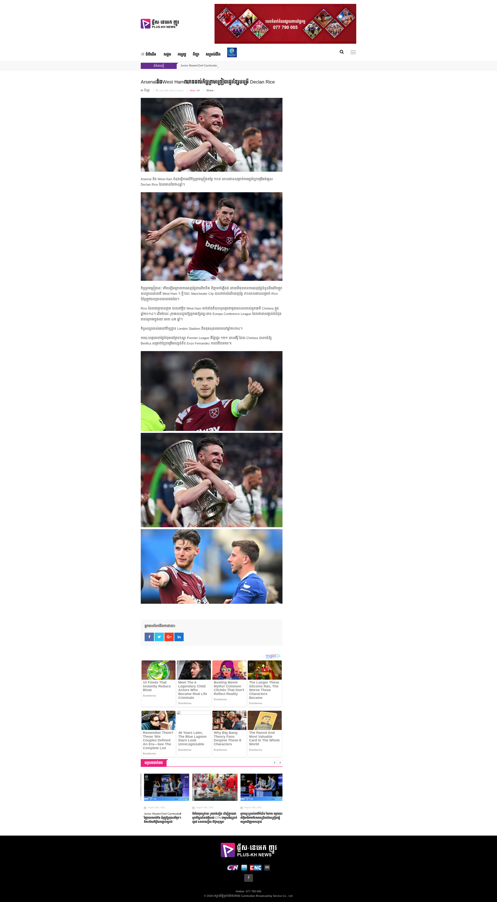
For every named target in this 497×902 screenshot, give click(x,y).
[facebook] (248, 878)
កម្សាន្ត (182, 54)
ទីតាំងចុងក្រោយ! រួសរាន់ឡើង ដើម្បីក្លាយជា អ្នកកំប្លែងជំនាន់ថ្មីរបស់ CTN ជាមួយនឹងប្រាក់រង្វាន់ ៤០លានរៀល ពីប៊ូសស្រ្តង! (211, 817)
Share (210, 90)
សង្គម (167, 54)
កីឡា (196, 54)
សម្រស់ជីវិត (213, 54)
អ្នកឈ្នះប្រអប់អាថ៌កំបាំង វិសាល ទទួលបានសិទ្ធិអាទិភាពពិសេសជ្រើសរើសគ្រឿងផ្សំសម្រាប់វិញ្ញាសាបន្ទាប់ (258, 817)
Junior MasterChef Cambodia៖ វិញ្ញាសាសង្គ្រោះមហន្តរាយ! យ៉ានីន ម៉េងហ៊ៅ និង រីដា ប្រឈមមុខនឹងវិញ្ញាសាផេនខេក (246, 65)
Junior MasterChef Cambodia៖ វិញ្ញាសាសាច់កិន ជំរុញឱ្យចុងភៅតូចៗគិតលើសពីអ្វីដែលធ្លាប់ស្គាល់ (159, 817)
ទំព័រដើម (150, 54)
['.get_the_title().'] (163, 787)
